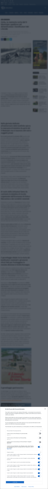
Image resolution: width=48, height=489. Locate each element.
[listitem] (24, 430)
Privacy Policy (31, 486)
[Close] (45, 409)
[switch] (39, 433)
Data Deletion (17, 486)
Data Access (24, 486)
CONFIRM (15, 482)
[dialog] (24, 448)
